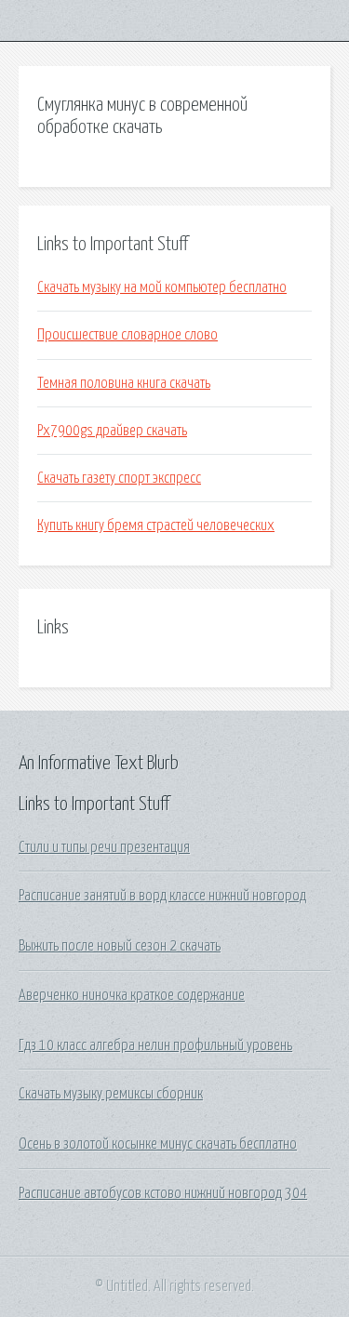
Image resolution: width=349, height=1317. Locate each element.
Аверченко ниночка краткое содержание (132, 995)
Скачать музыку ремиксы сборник (111, 1093)
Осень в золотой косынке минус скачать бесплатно (158, 1144)
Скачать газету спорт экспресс (119, 478)
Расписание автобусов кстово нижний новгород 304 (163, 1193)
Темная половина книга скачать (123, 383)
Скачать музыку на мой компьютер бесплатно (162, 287)
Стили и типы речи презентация (104, 847)
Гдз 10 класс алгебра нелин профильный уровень (155, 1045)
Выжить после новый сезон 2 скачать (120, 945)
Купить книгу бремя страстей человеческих (156, 525)
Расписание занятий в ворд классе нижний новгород (162, 895)
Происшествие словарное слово (127, 334)
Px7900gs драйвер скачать (112, 430)
